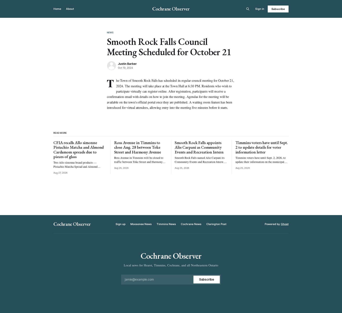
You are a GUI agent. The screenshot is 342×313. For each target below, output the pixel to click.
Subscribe (278, 9)
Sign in (259, 9)
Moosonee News (141, 224)
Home (57, 9)
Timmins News (166, 224)
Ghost (285, 224)
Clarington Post (216, 224)
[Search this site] (248, 9)
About (70, 9)
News (110, 32)
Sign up (120, 224)
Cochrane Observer (171, 9)
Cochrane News (191, 224)
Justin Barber (127, 64)
